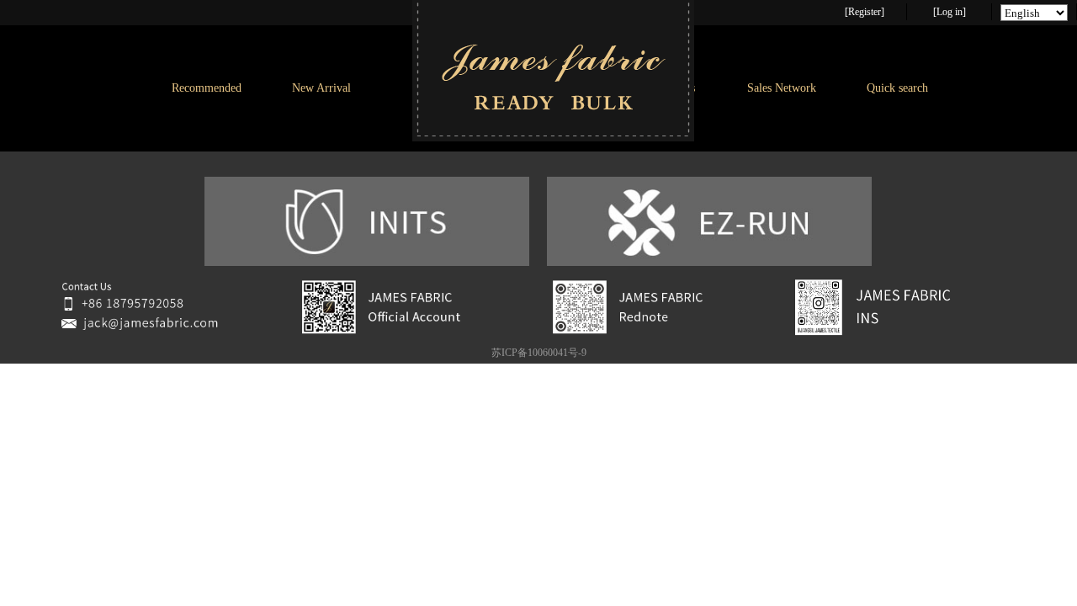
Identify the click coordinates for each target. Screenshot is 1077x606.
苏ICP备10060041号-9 (538, 353)
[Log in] (949, 12)
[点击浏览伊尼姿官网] (366, 262)
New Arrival (321, 88)
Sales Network (781, 88)
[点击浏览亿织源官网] (709, 262)
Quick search (897, 88)
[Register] (864, 12)
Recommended (206, 88)
